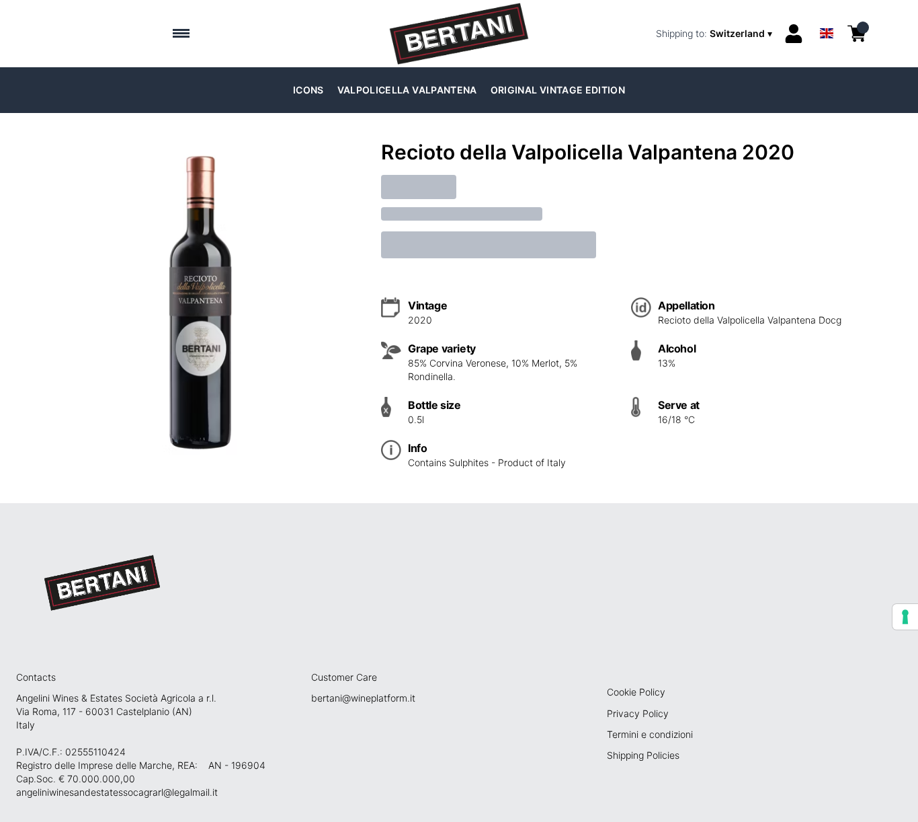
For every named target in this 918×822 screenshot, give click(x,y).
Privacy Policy (638, 713)
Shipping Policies (643, 755)
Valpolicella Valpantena (407, 90)
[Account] (793, 33)
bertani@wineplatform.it (363, 698)
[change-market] (715, 33)
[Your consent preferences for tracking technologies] (905, 617)
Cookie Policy (636, 692)
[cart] (856, 33)
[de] (826, 16)
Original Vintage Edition (558, 90)
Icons (308, 90)
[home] (459, 33)
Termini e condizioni (650, 734)
